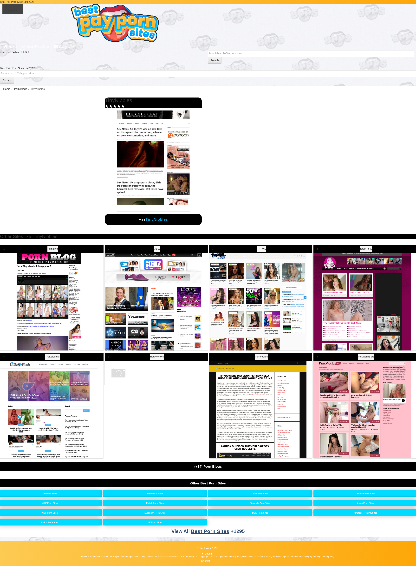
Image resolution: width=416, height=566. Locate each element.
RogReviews (157, 356)
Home (12, 46)
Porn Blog (52, 248)
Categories (66, 46)
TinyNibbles (156, 219)
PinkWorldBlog (366, 356)
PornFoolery (261, 356)
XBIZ (157, 248)
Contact (205, 561)
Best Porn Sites (37, 46)
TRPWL (261, 248)
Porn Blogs (212, 466)
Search (214, 60)
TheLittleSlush (52, 356)
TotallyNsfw (366, 248)
